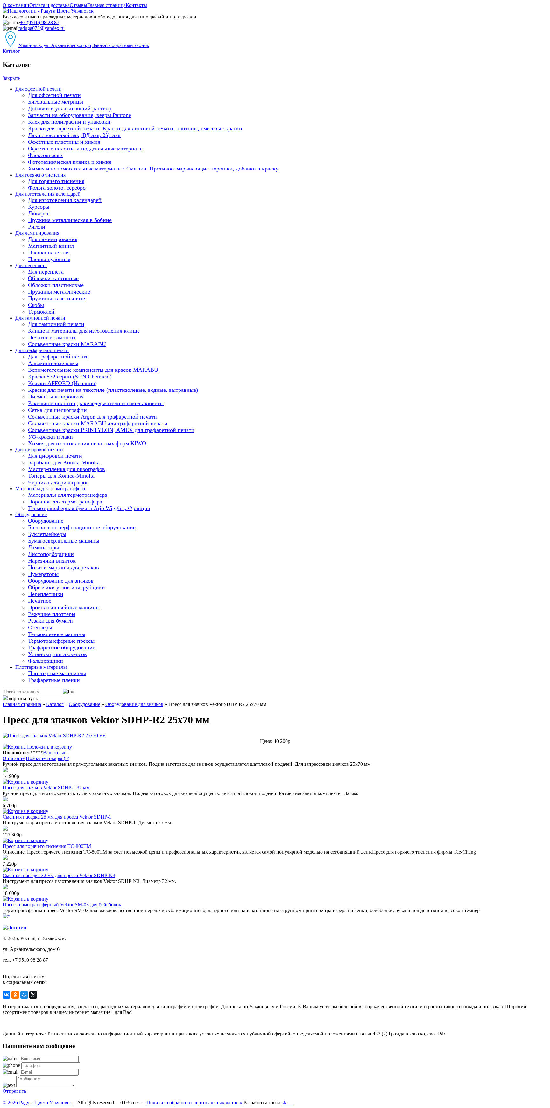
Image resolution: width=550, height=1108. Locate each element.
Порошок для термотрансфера (65, 501)
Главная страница (106, 5)
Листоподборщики (51, 554)
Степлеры (40, 627)
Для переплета (31, 265)
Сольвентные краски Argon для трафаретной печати (92, 416)
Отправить (14, 1091)
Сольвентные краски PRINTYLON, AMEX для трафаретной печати (111, 430)
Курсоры (38, 207)
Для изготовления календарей (48, 194)
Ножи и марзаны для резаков (63, 567)
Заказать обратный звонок (120, 45)
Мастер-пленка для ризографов (66, 469)
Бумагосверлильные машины (63, 540)
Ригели (36, 227)
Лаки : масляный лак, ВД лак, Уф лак (74, 135)
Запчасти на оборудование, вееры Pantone (79, 115)
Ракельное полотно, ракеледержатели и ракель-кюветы (96, 403)
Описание (14, 758)
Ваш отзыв (55, 752)
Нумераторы (43, 574)
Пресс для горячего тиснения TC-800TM (47, 846)
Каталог (11, 51)
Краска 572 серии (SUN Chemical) (70, 376)
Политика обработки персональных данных (194, 1102)
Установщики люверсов (57, 654)
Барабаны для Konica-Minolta (64, 462)
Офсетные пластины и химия (64, 142)
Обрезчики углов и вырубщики (66, 587)
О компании (16, 5)
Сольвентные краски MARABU (67, 344)
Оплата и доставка (49, 5)
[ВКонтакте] (6, 995)
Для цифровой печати (39, 449)
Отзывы (78, 5)
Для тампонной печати (40, 318)
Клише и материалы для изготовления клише (84, 331)
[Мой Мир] (24, 995)
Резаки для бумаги (50, 621)
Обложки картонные (53, 278)
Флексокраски (45, 155)
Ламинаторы (43, 547)
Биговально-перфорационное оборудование (82, 527)
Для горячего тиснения (40, 174)
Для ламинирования (37, 233)
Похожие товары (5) (47, 758)
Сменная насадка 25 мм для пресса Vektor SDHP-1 (57, 817)
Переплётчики (45, 594)
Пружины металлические (59, 291)
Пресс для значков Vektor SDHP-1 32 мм (46, 787)
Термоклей (41, 311)
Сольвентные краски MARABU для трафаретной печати (97, 423)
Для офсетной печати (38, 89)
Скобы (36, 305)
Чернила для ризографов (58, 482)
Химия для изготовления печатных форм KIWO (87, 443)
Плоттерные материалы (41, 667)
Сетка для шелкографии (57, 410)
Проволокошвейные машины (64, 607)
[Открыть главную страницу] (48, 11)
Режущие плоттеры (51, 614)
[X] (33, 995)
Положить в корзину (49, 747)
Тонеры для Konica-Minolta (61, 476)
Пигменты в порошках (56, 396)
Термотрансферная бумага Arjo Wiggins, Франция (89, 508)
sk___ (288, 1102)
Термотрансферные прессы (61, 641)
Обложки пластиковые (56, 285)
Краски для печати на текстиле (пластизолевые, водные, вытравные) (113, 390)
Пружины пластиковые (56, 298)
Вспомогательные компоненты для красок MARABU (93, 370)
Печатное (39, 601)
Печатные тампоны (51, 337)
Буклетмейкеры (47, 534)
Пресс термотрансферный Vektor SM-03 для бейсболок (62, 904)
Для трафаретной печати (42, 350)
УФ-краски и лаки (50, 436)
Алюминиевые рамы (53, 363)
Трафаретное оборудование (61, 647)
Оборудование (31, 514)
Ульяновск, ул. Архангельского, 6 (54, 45)
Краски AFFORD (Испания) (62, 383)
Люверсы (39, 213)
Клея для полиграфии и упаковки (69, 122)
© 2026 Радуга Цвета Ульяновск (37, 1102)
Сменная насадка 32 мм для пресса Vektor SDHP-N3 (59, 875)
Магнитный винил (51, 246)
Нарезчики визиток (52, 560)
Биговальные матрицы (55, 102)
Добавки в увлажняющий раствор (69, 108)
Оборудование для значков (61, 581)
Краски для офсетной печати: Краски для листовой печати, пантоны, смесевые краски (135, 128)
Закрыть (11, 78)
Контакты (136, 5)
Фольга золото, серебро (57, 187)
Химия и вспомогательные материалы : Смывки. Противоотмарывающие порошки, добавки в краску (153, 168)
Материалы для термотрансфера (50, 488)
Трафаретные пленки (54, 680)
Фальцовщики (45, 661)
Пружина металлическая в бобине (70, 220)
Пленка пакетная (49, 252)
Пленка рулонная (49, 259)
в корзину (37, 782)
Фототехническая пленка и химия (69, 162)
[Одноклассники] (15, 995)
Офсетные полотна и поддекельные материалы (86, 148)
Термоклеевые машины (56, 634)
